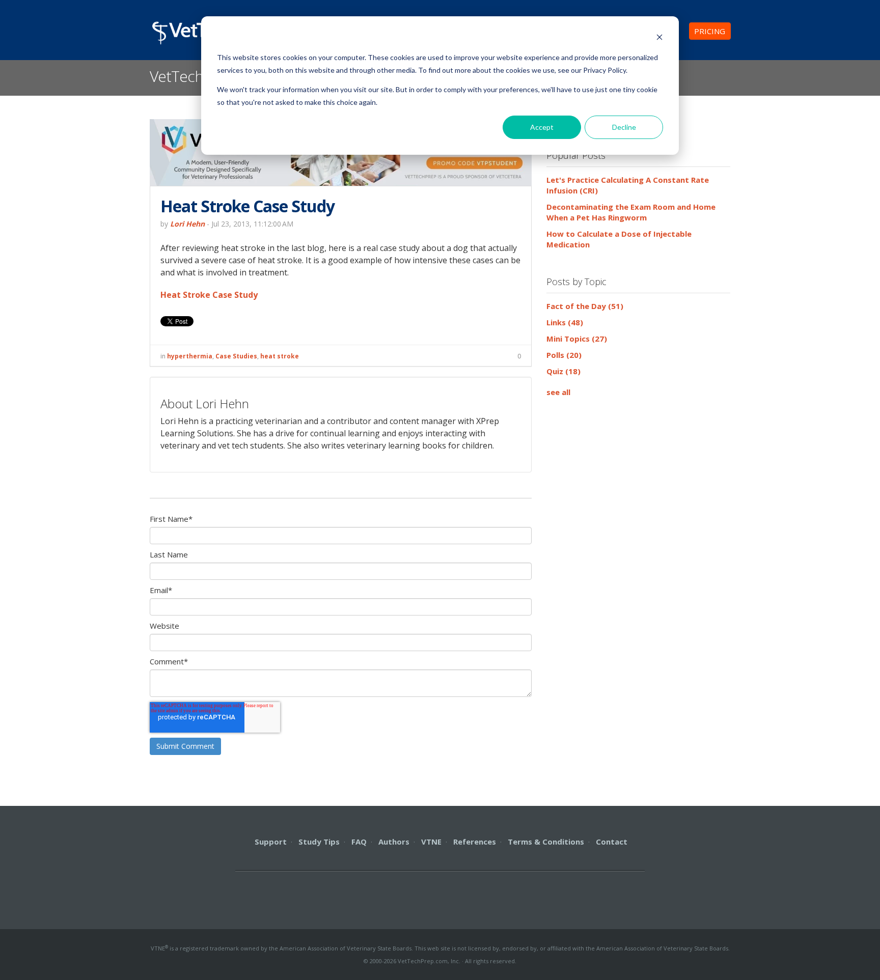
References (474, 841)
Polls (564, 355)
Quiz (563, 371)
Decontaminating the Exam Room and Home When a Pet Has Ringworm (631, 212)
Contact (611, 841)
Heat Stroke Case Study (209, 294)
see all (558, 392)
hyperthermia (189, 356)
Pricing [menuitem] (709, 31)
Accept (542, 127)
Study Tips (319, 841)
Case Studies (236, 356)
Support (271, 841)
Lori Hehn (187, 224)
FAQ (359, 841)
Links (564, 322)
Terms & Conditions (546, 841)
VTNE (431, 841)
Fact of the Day (584, 306)
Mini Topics (576, 338)
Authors (393, 841)
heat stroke (279, 356)
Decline (624, 127)
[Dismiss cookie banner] (659, 38)
